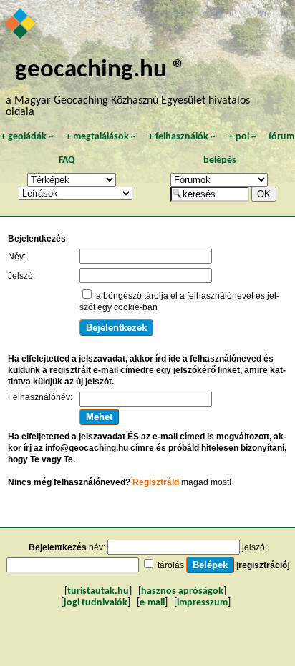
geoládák (27, 136)
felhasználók (181, 136)
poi (242, 136)
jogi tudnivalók (95, 602)
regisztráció (262, 565)
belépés (219, 160)
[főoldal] (21, 25)
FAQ (67, 160)
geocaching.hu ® (100, 70)
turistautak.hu (98, 591)
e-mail (152, 602)
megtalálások (101, 136)
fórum (281, 136)
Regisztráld (155, 482)
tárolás (171, 565)
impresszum (202, 602)
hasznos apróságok (182, 591)
